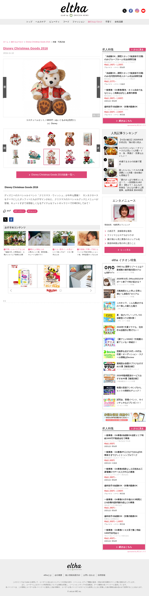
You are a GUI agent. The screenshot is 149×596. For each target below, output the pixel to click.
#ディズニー (19, 211)
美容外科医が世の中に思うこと (121, 243)
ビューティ (54, 22)
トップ (29, 22)
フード (66, 22)
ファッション (78, 22)
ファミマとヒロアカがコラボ (120, 235)
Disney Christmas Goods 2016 (38, 42)
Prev (5, 87)
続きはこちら (125, 120)
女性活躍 (119, 22)
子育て (108, 22)
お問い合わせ (89, 575)
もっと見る (125, 250)
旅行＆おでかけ (95, 22)
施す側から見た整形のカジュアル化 (123, 239)
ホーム (6, 42)
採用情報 (101, 575)
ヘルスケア (41, 22)
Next (99, 87)
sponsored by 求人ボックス (136, 125)
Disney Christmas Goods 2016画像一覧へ (53, 174)
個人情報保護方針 (72, 575)
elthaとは (48, 575)
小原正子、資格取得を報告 (119, 231)
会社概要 (58, 575)
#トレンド (32, 211)
